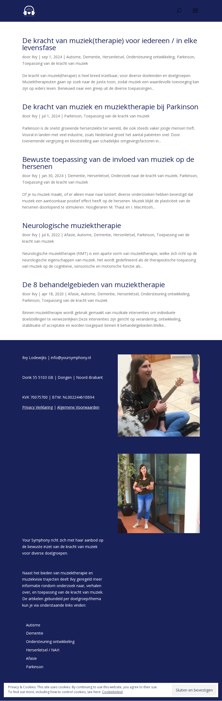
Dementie (91, 56)
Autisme (73, 56)
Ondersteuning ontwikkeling (150, 56)
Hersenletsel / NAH (42, 649)
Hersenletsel (113, 56)
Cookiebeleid (112, 692)
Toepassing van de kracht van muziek (55, 63)
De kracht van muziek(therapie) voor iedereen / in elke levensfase (109, 44)
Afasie (69, 234)
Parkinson (185, 56)
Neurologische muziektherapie (71, 225)
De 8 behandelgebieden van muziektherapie (93, 284)
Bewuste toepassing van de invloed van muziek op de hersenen (108, 162)
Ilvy (34, 56)
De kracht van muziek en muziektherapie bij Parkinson (110, 106)
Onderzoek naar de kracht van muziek (144, 175)
